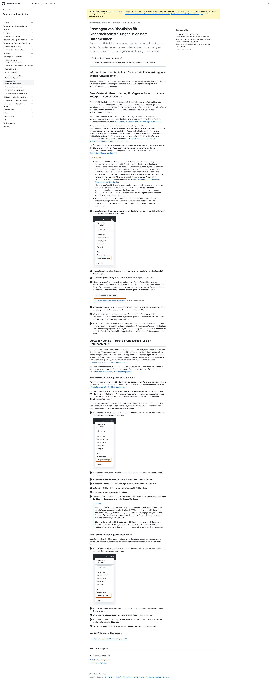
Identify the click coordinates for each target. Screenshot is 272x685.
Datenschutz (127, 677)
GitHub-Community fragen (101, 660)
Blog (167, 677)
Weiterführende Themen (105, 633)
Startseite (8, 10)
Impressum (109, 677)
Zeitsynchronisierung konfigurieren (103, 153)
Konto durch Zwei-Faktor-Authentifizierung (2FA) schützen (138, 122)
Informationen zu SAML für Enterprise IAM (110, 639)
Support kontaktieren (99, 663)
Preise (142, 677)
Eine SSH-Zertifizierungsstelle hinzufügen (111, 377)
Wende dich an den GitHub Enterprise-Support (187, 14)
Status (136, 677)
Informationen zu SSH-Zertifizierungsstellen (107, 362)
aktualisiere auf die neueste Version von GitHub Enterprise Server (147, 14)
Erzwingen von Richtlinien (131, 23)
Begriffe (118, 677)
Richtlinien (116, 23)
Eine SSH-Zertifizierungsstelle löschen (109, 534)
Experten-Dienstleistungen (155, 677)
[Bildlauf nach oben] (267, 680)
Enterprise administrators (16, 14)
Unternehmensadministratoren (100, 23)
